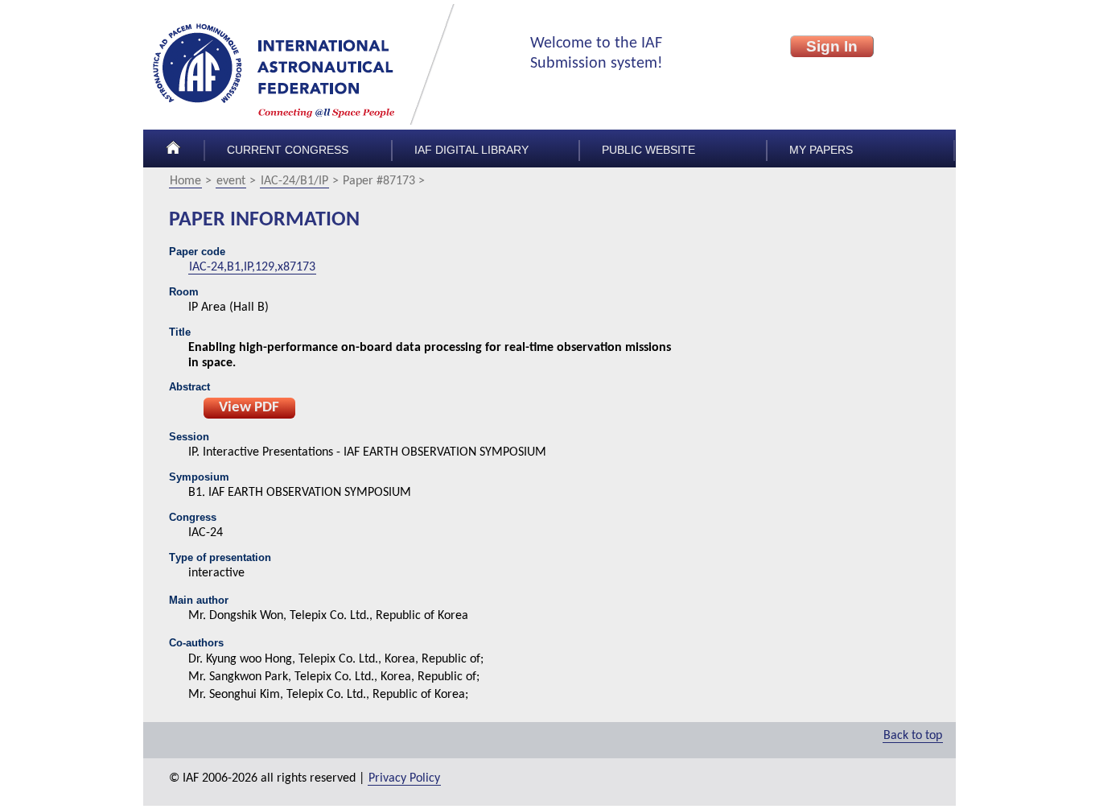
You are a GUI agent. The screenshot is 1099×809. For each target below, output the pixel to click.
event (230, 181)
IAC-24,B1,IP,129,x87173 (252, 267)
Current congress (287, 150)
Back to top (912, 735)
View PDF (249, 407)
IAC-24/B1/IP (294, 181)
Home (185, 181)
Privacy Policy (404, 778)
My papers (821, 150)
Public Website (648, 150)
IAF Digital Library (471, 150)
